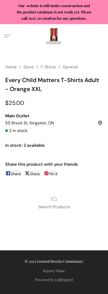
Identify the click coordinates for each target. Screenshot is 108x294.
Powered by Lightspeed (54, 279)
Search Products (54, 207)
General (70, 67)
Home (11, 67)
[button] (54, 36)
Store (28, 67)
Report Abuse (54, 270)
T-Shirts (48, 67)
